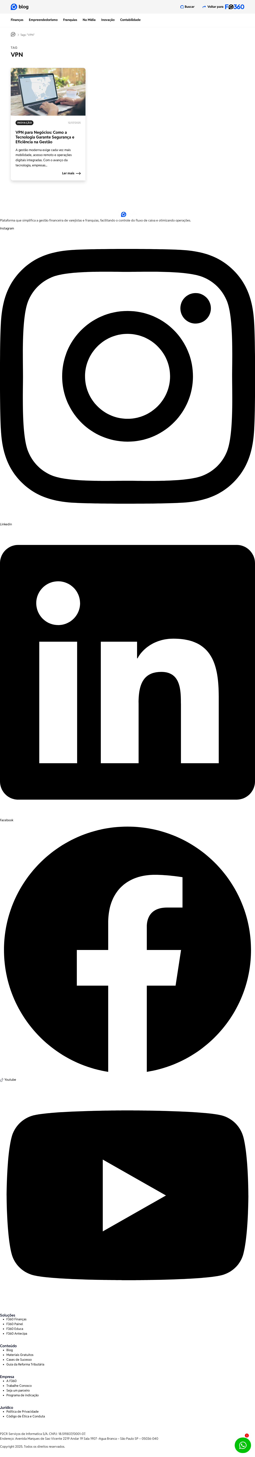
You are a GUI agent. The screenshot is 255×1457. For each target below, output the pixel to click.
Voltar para (215, 7)
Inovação (108, 20)
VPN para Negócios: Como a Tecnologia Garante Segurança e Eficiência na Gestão (45, 137)
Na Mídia (89, 20)
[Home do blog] (13, 35)
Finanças (17, 20)
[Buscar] (181, 6)
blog (23, 7)
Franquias (70, 20)
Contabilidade (130, 20)
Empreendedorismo (43, 20)
